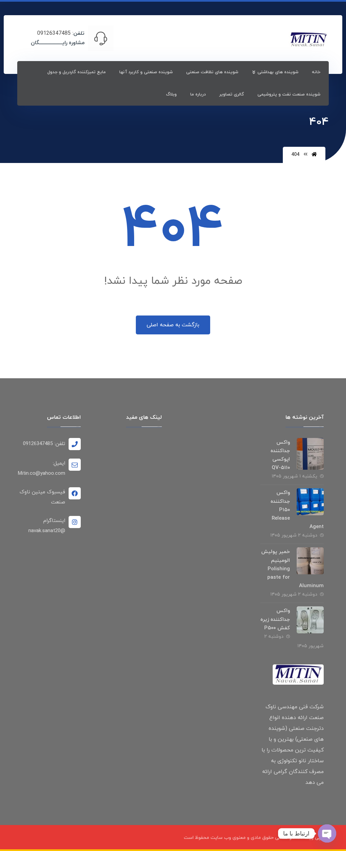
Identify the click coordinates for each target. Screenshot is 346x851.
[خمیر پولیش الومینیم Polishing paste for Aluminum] (310, 560)
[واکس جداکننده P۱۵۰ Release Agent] (310, 501)
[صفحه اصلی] (314, 155)
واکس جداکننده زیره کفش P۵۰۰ (275, 619)
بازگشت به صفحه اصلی (173, 325)
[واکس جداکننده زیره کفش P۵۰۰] (310, 619)
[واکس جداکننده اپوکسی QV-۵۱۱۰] (310, 451)
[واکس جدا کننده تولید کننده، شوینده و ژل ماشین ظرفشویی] (308, 40)
